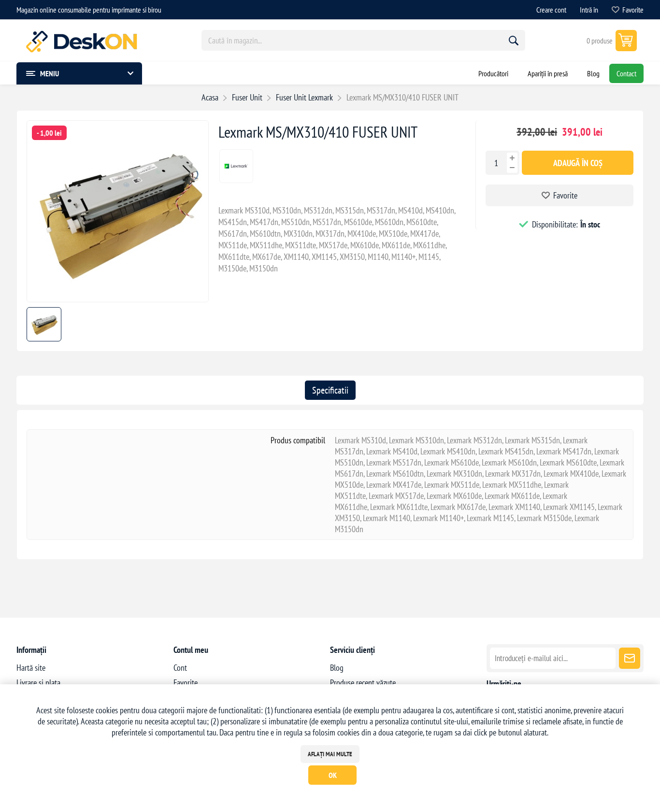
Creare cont (551, 9)
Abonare (629, 658)
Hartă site (30, 667)
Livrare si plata (38, 682)
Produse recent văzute (363, 682)
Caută (513, 40)
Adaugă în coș (578, 163)
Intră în (589, 9)
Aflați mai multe (330, 754)
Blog (337, 667)
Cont (180, 667)
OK (333, 775)
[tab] (330, 390)
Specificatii (330, 390)
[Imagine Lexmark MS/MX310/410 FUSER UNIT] (117, 298)
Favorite (565, 195)
